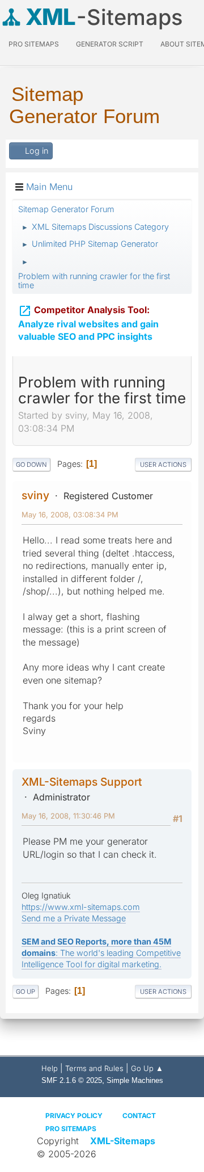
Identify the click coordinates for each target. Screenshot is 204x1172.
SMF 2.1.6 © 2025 (71, 1080)
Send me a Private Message (74, 918)
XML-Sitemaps (122, 1140)
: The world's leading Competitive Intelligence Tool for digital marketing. (101, 953)
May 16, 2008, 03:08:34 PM (70, 514)
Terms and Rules (94, 1068)
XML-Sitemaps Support (82, 782)
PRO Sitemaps (33, 44)
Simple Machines (135, 1080)
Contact (139, 1115)
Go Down (31, 465)
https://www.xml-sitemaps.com (81, 907)
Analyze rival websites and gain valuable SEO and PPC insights (88, 323)
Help (49, 1068)
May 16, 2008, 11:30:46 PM (68, 815)
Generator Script (109, 44)
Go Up (25, 992)
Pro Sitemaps (70, 1128)
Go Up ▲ (147, 1068)
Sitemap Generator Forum (84, 105)
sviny (35, 495)
